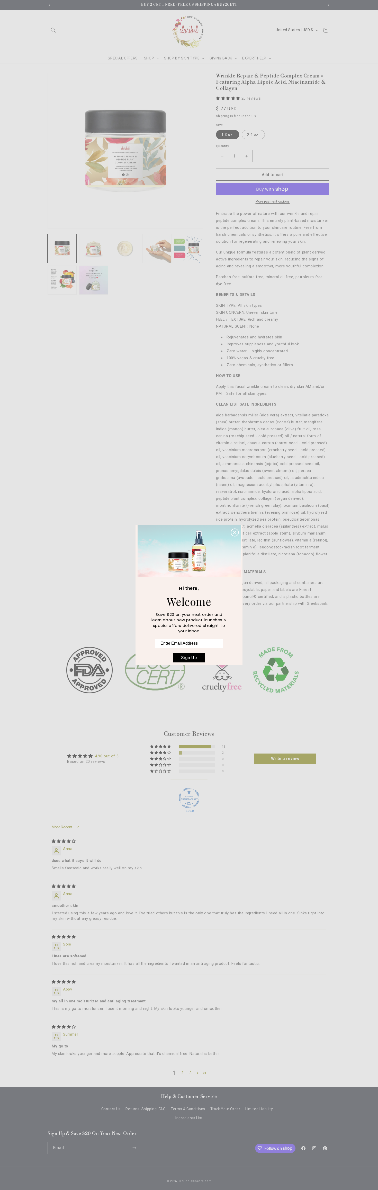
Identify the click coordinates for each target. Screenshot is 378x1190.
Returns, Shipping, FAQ (145, 1109)
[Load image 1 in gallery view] (62, 248)
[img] (64, 841)
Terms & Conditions (188, 1109)
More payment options (273, 201)
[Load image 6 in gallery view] (62, 280)
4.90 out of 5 (107, 756)
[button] (53, 30)
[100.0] (189, 798)
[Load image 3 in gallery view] (125, 248)
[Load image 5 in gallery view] (188, 248)
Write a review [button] (285, 758)
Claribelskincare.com (195, 1181)
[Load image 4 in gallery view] (157, 248)
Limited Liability (259, 1109)
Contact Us (111, 1109)
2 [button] (182, 1073)
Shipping (222, 116)
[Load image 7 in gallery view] (93, 280)
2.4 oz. (253, 135)
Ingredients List (189, 1118)
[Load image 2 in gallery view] (93, 248)
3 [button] (191, 1073)
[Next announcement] (328, 5)
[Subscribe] (134, 1148)
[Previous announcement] (49, 5)
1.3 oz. (227, 135)
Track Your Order (225, 1109)
